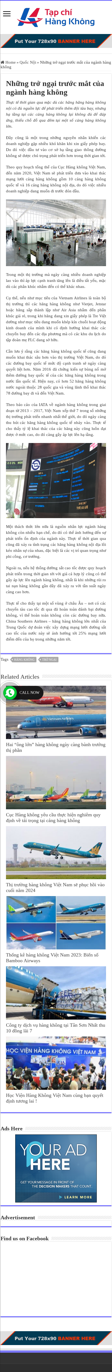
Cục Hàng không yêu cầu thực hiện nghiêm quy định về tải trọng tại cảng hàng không (53, 817)
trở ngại (49, 659)
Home (10, 62)
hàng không (24, 659)
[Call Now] (10, 693)
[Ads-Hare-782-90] (56, 40)
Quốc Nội (28, 62)
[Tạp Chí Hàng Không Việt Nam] (56, 16)
